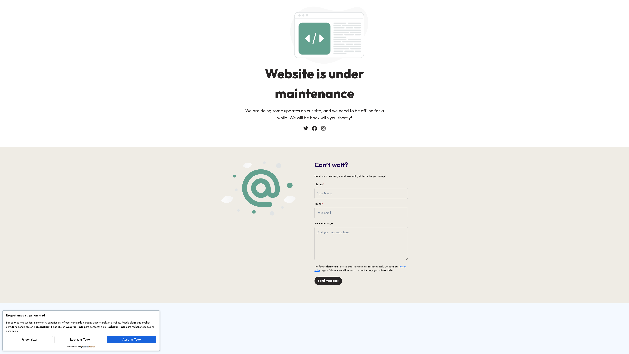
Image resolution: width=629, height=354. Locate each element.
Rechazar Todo (80, 339)
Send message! (328, 280)
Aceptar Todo (132, 339)
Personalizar (29, 339)
